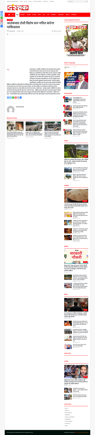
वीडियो (67, 14)
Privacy (30, 1)
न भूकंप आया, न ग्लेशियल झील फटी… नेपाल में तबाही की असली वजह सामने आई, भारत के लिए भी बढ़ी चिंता (34, 134)
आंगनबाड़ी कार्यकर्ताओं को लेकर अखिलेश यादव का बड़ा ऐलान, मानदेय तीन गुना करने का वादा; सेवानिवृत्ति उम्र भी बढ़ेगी (80, 114)
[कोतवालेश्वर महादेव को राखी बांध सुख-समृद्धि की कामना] (68, 107)
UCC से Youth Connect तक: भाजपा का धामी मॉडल (79, 345)
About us (67, 410)
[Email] (1, 23)
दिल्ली (39, 14)
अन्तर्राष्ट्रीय (10, 20)
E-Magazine (68, 419)
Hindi (67, 67)
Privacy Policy (68, 412)
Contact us (51, 1)
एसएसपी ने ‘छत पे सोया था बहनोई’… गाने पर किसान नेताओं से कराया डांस (80, 390)
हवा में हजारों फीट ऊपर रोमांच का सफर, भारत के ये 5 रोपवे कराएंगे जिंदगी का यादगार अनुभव (80, 169)
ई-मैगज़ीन (73, 14)
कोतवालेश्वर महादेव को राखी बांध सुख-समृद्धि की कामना (80, 106)
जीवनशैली (53, 14)
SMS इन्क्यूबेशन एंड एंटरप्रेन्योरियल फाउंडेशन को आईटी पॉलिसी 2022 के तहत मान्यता (79, 100)
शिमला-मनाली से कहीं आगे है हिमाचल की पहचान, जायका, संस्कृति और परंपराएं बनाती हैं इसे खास (80, 177)
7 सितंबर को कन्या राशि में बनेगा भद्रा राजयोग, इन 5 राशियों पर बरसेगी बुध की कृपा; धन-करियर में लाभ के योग (80, 223)
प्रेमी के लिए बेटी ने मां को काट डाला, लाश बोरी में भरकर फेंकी (79, 395)
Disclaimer (45, 1)
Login (66, 425)
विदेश (17, 14)
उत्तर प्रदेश (22, 14)
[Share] (1, 26)
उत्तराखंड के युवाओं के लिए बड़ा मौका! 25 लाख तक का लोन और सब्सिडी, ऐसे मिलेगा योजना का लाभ (80, 338)
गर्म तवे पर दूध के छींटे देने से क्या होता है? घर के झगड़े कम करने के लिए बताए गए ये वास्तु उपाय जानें (75, 206)
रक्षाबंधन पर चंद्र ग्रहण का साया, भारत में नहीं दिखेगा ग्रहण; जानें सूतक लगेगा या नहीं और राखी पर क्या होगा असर (80, 238)
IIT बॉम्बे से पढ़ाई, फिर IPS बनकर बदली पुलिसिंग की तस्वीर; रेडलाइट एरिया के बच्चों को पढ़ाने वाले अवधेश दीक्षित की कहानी (80, 286)
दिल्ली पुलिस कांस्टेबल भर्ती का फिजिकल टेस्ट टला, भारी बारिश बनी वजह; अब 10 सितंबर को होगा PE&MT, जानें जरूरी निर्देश (80, 277)
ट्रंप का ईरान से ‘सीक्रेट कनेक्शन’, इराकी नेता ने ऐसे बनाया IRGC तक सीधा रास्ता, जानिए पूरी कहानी (75, 315)
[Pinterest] (1, 20)
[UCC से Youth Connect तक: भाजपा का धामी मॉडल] (68, 346)
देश (12, 14)
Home (21, 1)
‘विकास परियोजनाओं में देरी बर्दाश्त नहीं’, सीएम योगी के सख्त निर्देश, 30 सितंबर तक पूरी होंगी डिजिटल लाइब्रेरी (80, 132)
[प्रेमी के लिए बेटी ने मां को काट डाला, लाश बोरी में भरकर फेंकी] (68, 397)
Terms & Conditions (37, 1)
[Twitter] (1, 15)
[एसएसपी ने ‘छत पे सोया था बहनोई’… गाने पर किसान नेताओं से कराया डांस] (68, 390)
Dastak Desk (12, 31)
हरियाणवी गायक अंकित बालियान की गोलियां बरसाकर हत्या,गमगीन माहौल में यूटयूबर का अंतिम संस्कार (75, 381)
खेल (48, 14)
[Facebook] (1, 12)
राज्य (44, 14)
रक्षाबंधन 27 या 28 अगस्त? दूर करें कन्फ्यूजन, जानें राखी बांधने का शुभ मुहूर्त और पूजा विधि (80, 230)
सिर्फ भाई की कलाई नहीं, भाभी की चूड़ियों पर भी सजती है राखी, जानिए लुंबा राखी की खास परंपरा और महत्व (80, 215)
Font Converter (68, 421)
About (25, 1)
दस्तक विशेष (60, 14)
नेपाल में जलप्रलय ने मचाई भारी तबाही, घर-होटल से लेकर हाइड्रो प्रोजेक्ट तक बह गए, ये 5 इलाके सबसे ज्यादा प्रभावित (52, 134)
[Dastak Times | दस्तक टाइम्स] (18, 8)
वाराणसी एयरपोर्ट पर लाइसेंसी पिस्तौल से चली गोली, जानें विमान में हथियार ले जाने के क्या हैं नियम (80, 331)
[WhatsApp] (1, 17)
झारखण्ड (34, 14)
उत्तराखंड (29, 14)
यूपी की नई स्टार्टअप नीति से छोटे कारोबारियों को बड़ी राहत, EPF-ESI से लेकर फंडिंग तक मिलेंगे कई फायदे (80, 324)
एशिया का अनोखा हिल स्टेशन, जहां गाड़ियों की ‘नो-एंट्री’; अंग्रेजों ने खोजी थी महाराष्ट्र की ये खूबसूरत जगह (76, 161)
